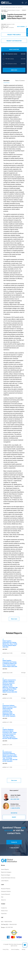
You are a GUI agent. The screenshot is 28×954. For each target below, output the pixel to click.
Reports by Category (6, 872)
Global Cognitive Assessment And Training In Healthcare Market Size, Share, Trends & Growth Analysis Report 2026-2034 (10, 663)
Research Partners (5, 888)
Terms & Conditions (15, 949)
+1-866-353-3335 (14, 848)
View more (14, 780)
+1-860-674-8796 (15, 808)
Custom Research (5, 894)
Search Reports (5, 869)
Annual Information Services (8, 877)
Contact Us (14, 842)
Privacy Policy (6, 949)
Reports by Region (5, 875)
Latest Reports (4, 880)
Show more (14, 619)
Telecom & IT (19, 7)
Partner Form (4, 910)
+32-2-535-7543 (14, 799)
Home (2, 7)
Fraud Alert (4, 913)
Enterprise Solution (6, 891)
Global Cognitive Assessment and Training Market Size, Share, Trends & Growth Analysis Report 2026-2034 (10, 644)
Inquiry (14, 817)
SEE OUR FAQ (14, 813)
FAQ (2, 897)
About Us (3, 900)
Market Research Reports (10, 7)
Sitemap (23, 949)
